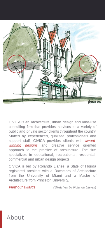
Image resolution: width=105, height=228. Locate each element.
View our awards (22, 187)
